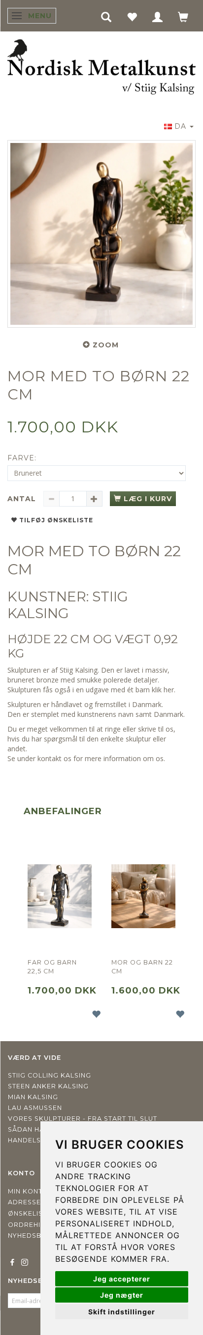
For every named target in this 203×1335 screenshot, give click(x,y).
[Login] (157, 16)
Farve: (21, 458)
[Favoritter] (132, 16)
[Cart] (183, 16)
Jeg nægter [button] (121, 1295)
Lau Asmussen (35, 1107)
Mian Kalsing (33, 1097)
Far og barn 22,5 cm (52, 967)
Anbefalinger (63, 811)
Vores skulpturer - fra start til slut (82, 1118)
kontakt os (54, 758)
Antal (22, 498)
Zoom (106, 345)
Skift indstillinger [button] (121, 1311)
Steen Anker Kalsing (48, 1086)
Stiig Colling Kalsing (49, 1075)
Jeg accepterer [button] (121, 1279)
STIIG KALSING (67, 605)
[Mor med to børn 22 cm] (101, 234)
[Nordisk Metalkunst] (101, 68)
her (169, 689)
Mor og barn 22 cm (142, 967)
